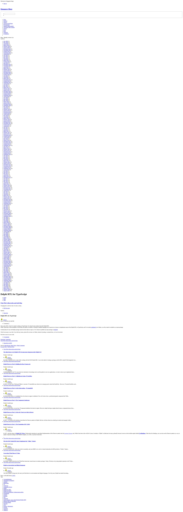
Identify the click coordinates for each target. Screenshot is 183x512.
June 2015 (5, 146)
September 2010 (7, 203)
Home (4, 297)
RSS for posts (6, 308)
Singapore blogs (6, 9)
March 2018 (6, 118)
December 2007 (7, 241)
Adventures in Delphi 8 (8, 480)
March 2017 (6, 131)
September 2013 (7, 168)
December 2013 (7, 164)
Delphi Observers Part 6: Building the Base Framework (16, 364)
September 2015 (7, 145)
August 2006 (6, 257)
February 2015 (6, 149)
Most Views (13, 345)
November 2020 (7, 92)
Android (5, 482)
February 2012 (6, 185)
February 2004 (6, 289)
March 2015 (6, 148)
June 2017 (5, 128)
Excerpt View (4, 346)
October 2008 (6, 229)
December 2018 (7, 112)
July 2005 (5, 267)
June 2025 (5, 56)
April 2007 (5, 249)
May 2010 (5, 208)
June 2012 (5, 180)
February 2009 (6, 223)
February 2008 (6, 239)
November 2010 (7, 200)
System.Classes (68, 433)
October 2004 (6, 279)
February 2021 (6, 88)
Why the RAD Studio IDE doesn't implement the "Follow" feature (19, 441)
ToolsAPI (5, 509)
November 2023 (7, 65)
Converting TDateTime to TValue (11, 453)
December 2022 (7, 72)
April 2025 (5, 59)
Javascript (3, 339)
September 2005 (7, 265)
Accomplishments (7, 479)
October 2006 (6, 256)
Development (6, 24)
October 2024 (6, 61)
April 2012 (5, 182)
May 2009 (5, 220)
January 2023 (6, 70)
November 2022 (7, 73)
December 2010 (7, 199)
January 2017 (6, 133)
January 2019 (6, 110)
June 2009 (5, 218)
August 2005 (6, 266)
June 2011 (5, 191)
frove (4, 30)
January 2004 (6, 290)
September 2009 (7, 216)
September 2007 (7, 245)
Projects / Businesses (8, 506)
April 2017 (5, 130)
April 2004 (5, 286)
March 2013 (6, 176)
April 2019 (5, 108)
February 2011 (6, 196)
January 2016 (6, 140)
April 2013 (5, 175)
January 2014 (6, 163)
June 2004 (5, 284)
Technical (5, 32)
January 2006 (6, 259)
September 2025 (7, 52)
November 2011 (7, 189)
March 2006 (6, 258)
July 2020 (5, 97)
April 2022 (5, 77)
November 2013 (7, 166)
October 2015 (6, 144)
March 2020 (6, 101)
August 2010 (6, 204)
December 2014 (7, 151)
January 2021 (6, 90)
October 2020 (6, 94)
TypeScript (8, 339)
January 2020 (6, 103)
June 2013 (5, 172)
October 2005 (6, 263)
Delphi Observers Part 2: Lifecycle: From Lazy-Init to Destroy (18, 412)
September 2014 (7, 154)
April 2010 (5, 209)
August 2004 (6, 281)
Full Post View (11, 346)
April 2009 (5, 221)
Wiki (4, 300)
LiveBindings (142, 433)
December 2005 (7, 261)
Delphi (5, 488)
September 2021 (7, 82)
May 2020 (5, 100)
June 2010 (5, 207)
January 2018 (6, 121)
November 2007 (7, 243)
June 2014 (5, 157)
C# (4, 484)
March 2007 (6, 250)
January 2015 (6, 150)
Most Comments (21, 345)
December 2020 (7, 91)
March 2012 (6, 184)
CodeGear (5, 485)
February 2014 (6, 162)
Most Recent (7, 345)
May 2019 (5, 106)
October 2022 (6, 74)
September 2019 (7, 105)
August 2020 (6, 96)
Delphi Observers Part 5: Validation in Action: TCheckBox (17, 376)
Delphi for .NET (7, 489)
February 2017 (6, 132)
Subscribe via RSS (7, 343)
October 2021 (6, 81)
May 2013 (5, 173)
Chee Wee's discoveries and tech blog (11, 303)
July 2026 (5, 41)
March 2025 (6, 60)
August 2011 (6, 190)
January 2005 (6, 275)
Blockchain (6, 483)
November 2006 (7, 254)
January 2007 (6, 253)
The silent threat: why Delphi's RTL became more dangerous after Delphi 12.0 (22, 352)
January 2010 (6, 212)
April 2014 (5, 159)
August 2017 (6, 126)
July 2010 (5, 205)
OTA (4, 505)
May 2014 (5, 158)
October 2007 (6, 244)
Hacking (5, 496)
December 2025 (7, 49)
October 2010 (6, 202)
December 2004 (7, 276)
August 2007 (6, 247)
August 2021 (6, 83)
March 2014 (6, 160)
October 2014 (6, 153)
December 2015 (7, 141)
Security (5, 507)
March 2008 (6, 238)
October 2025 (6, 51)
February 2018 (6, 119)
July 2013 (5, 171)
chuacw (5, 22)
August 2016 (6, 137)
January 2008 (6, 240)
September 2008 (7, 230)
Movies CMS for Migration (9, 501)
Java (4, 497)
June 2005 (5, 268)
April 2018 (5, 117)
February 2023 (6, 69)
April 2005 (5, 271)
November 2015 (7, 142)
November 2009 (7, 213)
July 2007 (5, 248)
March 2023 (6, 68)
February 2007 (6, 252)
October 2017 (6, 124)
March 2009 (6, 222)
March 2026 (6, 45)
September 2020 (7, 95)
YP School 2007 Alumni (9, 27)
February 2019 (6, 109)
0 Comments (6, 337)
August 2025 (6, 54)
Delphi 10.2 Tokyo (20, 433)
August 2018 (6, 114)
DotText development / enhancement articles (13, 492)
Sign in (5, 3)
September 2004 (7, 280)
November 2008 (7, 227)
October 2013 (6, 167)
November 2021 (7, 79)
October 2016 (6, 136)
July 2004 (5, 283)
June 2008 (5, 234)
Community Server (7, 487)
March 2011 (6, 195)
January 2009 (6, 225)
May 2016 (5, 139)
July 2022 (5, 76)
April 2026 (5, 43)
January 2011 (6, 198)
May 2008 (5, 235)
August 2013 (6, 169)
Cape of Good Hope (8, 23)
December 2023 (7, 64)
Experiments (6, 493)
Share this (5, 313)
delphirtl (56, 329)
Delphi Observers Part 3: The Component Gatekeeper (16, 400)
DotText (5, 21)
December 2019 (7, 104)
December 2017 (7, 122)
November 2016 (7, 135)
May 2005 (5, 270)
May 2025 (5, 58)
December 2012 (7, 177)
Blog (4, 299)
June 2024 (5, 63)
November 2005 (7, 262)
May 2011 (5, 193)
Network (5, 503)
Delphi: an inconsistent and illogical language (14, 465)
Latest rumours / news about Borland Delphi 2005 (14, 500)
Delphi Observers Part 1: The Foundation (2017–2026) (16, 424)
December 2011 (7, 187)
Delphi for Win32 (7, 491)
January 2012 (6, 186)
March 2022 (6, 78)
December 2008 (7, 226)
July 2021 (5, 85)
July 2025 (5, 55)
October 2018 (6, 113)
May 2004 (5, 285)
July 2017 (5, 127)
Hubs (4, 19)
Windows (5, 510)
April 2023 (5, 67)
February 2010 (6, 211)
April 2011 (5, 194)
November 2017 (7, 123)
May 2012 (5, 181)
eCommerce (6, 33)
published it (93, 327)
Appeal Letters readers (8, 26)
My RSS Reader (7, 502)
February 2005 (6, 274)
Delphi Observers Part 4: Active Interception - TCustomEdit (18, 388)
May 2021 (5, 86)
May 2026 (5, 42)
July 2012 (5, 178)
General (5, 494)
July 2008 (5, 232)
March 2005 (6, 272)
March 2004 (6, 288)
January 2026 (6, 47)
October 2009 (6, 214)
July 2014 (5, 155)
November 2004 (7, 277)
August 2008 (6, 231)
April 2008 (5, 236)
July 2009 (5, 217)
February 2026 (6, 46)
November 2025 (7, 50)
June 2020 (5, 99)
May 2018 (5, 115)
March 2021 (6, 87)
